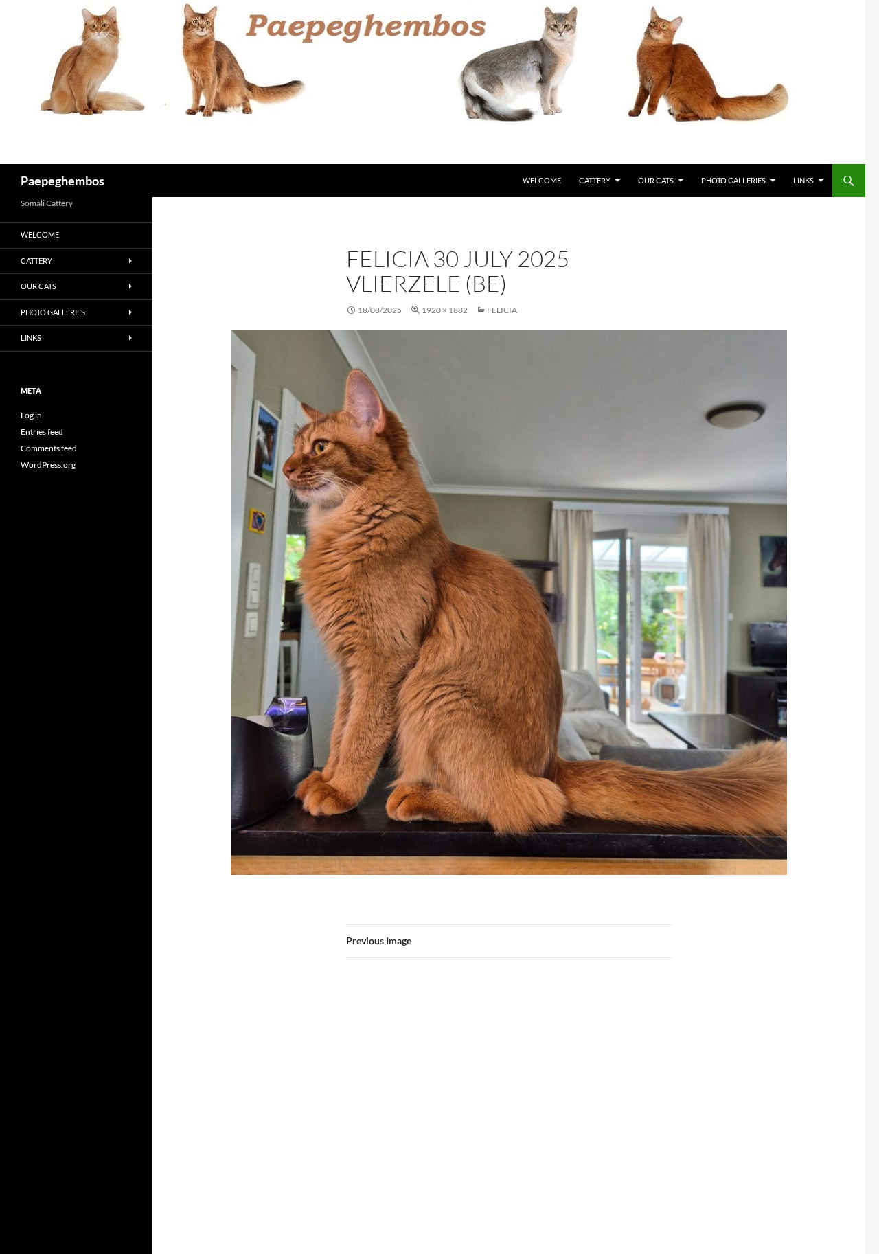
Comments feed (49, 448)
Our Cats (656, 180)
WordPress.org (48, 464)
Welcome (542, 180)
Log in (31, 415)
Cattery (594, 180)
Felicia (502, 310)
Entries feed (42, 431)
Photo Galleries (733, 180)
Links (803, 180)
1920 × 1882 (445, 310)
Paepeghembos (62, 180)
